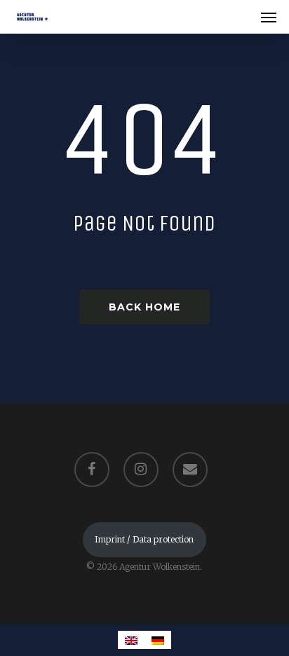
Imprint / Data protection (144, 539)
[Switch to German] (157, 640)
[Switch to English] (131, 640)
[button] (268, 17)
